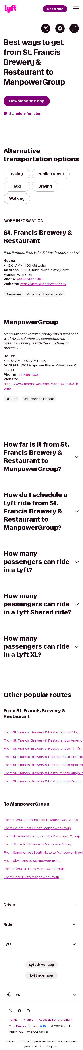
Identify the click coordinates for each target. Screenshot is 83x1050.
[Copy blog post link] (74, 28)
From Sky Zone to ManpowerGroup (32, 860)
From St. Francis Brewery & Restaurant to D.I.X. (41, 732)
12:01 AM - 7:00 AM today (26, 360)
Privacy (28, 1020)
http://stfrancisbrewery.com (43, 284)
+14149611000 (28, 374)
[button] (75, 8)
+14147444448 (29, 279)
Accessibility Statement (56, 1020)
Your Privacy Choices (24, 1026)
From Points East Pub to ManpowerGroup (37, 828)
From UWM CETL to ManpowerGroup (34, 868)
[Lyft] (11, 9)
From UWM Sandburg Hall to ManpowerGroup (41, 819)
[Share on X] (46, 28)
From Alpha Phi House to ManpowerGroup (38, 844)
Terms (13, 1020)
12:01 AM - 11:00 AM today (27, 265)
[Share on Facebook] (60, 28)
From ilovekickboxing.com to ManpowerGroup (42, 836)
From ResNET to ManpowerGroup (31, 877)
